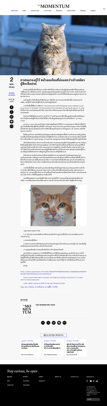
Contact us (75, 377)
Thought (71, 11)
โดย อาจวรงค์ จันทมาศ (27, 355)
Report (14, 11)
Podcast (42, 381)
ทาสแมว (31, 287)
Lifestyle (35, 11)
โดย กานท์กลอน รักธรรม (50, 355)
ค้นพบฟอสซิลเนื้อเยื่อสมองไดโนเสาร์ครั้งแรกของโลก (30, 346)
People (59, 11)
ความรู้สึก (48, 287)
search (104, 9)
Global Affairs (11, 94)
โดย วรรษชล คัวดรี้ (72, 355)
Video (93, 11)
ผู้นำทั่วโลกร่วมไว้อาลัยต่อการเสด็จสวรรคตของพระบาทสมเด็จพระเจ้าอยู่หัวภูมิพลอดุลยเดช (76, 348)
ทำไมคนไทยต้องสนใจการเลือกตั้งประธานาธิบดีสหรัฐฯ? (52, 346)
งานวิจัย (55, 287)
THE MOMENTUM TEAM (45, 305)
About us (58, 377)
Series (83, 11)
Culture (47, 11)
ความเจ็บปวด (39, 287)
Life (24, 11)
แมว (26, 287)
